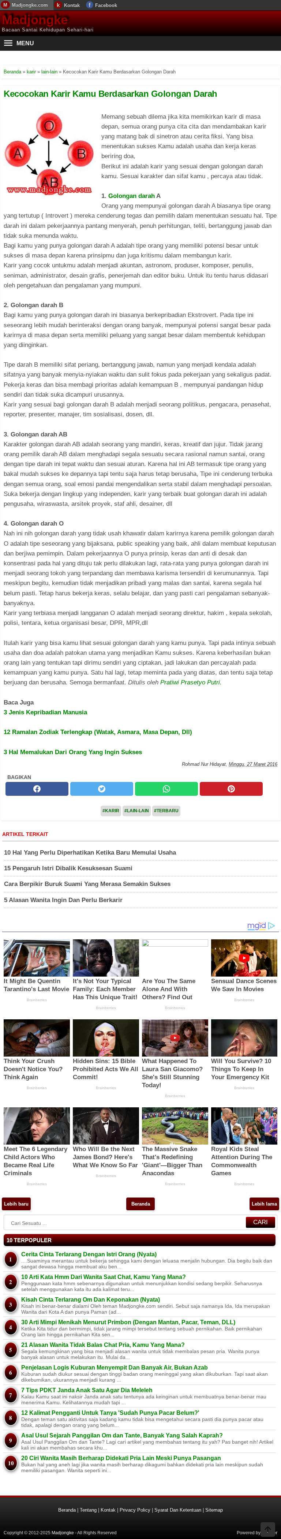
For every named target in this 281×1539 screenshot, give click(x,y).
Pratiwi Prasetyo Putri (190, 682)
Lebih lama (264, 1204)
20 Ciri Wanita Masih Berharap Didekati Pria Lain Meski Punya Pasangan (121, 1458)
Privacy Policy (135, 1510)
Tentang (88, 1510)
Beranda (140, 1204)
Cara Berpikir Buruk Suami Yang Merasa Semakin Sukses (87, 884)
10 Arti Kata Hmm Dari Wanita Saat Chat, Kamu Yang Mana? (103, 1277)
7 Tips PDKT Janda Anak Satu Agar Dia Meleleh (87, 1390)
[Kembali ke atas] (268, 1530)
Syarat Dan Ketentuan (177, 1510)
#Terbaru (166, 810)
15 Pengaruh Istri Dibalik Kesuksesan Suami (68, 868)
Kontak (72, 5)
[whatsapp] (166, 789)
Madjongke (35, 19)
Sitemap (214, 1510)
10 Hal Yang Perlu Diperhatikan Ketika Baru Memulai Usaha (90, 852)
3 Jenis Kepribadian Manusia (45, 712)
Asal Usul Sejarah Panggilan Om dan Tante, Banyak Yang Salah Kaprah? (122, 1435)
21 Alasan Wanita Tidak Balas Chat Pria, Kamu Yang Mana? (103, 1345)
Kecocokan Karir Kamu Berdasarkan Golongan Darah (110, 94)
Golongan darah (131, 195)
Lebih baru (16, 1204)
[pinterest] (231, 789)
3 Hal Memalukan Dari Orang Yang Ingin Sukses (73, 752)
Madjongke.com (30, 5)
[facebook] (36, 789)
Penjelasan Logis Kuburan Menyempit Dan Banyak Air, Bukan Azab (114, 1367)
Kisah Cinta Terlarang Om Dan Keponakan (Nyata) (90, 1299)
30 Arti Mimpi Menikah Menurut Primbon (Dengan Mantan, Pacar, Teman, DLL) (128, 1322)
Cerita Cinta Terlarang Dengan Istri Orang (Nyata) (89, 1254)
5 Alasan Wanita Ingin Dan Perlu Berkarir (63, 900)
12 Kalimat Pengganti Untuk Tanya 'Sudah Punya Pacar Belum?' (110, 1413)
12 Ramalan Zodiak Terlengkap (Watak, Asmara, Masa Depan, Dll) (98, 732)
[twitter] (101, 789)
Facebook (106, 5)
